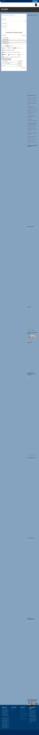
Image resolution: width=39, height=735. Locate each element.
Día (21, 48)
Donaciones (35, 1)
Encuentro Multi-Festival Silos (9, 50)
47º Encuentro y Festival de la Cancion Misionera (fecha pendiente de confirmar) (32, 124)
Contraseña (4, 19)
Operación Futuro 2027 (31, 137)
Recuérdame (5, 23)
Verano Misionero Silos (16, 57)
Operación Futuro (13, 54)
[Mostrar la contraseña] (25, 21)
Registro (7, 28)
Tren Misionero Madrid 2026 (32, 107)
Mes (15, 48)
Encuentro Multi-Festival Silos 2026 (32, 104)
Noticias (12, 709)
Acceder (4, 26)
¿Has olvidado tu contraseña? (10, 30)
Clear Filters (23, 35)
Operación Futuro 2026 (31, 99)
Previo (4, 45)
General (5, 54)
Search (20, 66)
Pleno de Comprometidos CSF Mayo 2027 (32, 130)
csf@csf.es (3, 1)
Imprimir (4, 35)
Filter (20, 61)
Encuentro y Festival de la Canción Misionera (12, 52)
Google (4, 64)
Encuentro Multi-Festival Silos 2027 (32, 142)
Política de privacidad (23, 713)
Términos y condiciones (24, 715)
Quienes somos (22, 709)
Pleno (20, 54)
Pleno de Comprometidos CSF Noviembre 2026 (32, 112)
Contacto (21, 711)
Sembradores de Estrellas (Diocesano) (31, 117)
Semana (18, 48)
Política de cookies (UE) (23, 718)
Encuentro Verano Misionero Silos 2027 (32, 134)
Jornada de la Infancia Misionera (33, 120)
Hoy (7, 45)
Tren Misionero (6, 57)
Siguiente (11, 45)
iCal (4, 66)
